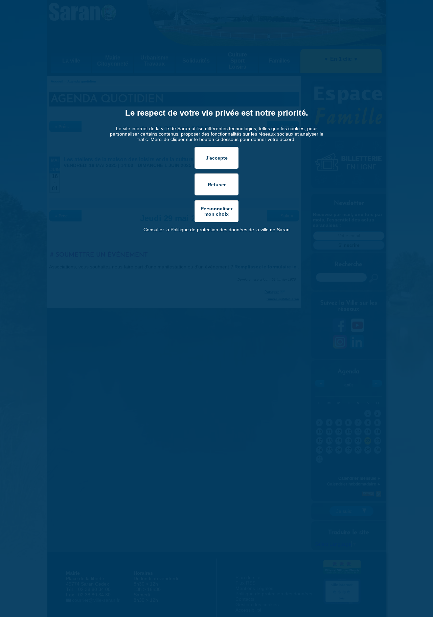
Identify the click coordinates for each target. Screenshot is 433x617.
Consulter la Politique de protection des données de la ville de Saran (216, 229)
